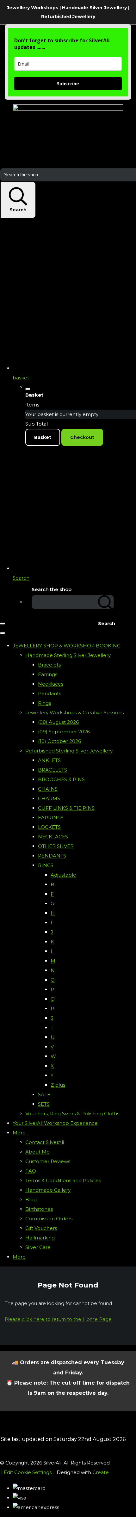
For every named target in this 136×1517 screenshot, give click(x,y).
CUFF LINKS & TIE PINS (66, 808)
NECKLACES (53, 837)
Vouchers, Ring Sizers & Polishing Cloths (72, 1114)
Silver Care (38, 1247)
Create (100, 1472)
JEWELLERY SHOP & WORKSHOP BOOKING (67, 646)
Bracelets (49, 665)
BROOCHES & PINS (61, 779)
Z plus (58, 1085)
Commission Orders (48, 1219)
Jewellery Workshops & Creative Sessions (74, 712)
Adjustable (63, 875)
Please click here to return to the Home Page (58, 1319)
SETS (44, 1104)
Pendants (49, 693)
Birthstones (39, 1209)
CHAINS (48, 789)
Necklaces (50, 684)
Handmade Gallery (48, 1190)
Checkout (82, 437)
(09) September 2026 (64, 732)
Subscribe (68, 84)
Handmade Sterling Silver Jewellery (68, 655)
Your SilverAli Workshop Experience (55, 1123)
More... (20, 1133)
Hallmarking (40, 1238)
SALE (44, 1094)
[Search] (106, 602)
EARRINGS (51, 818)
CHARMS (49, 798)
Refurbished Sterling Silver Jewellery (69, 751)
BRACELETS (52, 770)
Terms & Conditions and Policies (63, 1180)
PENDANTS (52, 856)
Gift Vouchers (41, 1228)
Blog (31, 1199)
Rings (44, 703)
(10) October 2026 (59, 741)
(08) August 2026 (58, 722)
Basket (42, 437)
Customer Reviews (47, 1161)
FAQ (30, 1171)
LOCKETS (49, 827)
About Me (37, 1152)
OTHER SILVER (56, 846)
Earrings (47, 674)
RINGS (45, 865)
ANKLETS (49, 760)
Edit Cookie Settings (28, 1472)
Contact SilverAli (44, 1142)
